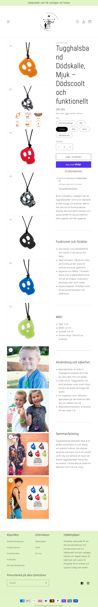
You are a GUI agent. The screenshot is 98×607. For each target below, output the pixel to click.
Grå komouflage (66, 123)
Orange (62, 129)
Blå (81, 123)
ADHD (37, 547)
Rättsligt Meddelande (15, 565)
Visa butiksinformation (68, 188)
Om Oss (38, 553)
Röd (73, 129)
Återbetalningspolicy (15, 541)
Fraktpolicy (11, 559)
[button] (8, 22)
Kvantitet (59, 141)
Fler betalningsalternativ (73, 171)
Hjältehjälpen (40, 541)
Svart (84, 129)
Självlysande (64, 135)
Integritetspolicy (13, 547)
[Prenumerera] (46, 583)
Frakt (67, 113)
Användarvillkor (13, 553)
